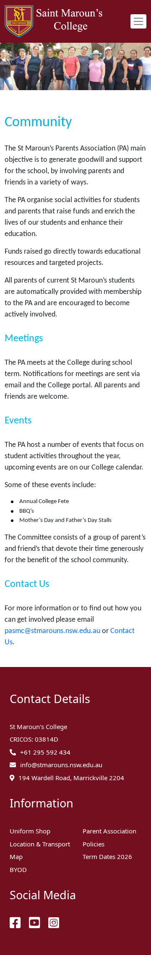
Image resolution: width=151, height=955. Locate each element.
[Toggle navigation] (138, 21)
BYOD (18, 869)
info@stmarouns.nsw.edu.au (61, 764)
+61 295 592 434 (45, 752)
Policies (93, 844)
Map (16, 856)
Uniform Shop (30, 831)
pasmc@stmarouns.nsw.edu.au (52, 631)
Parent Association (109, 831)
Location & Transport (40, 844)
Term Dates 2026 (107, 856)
